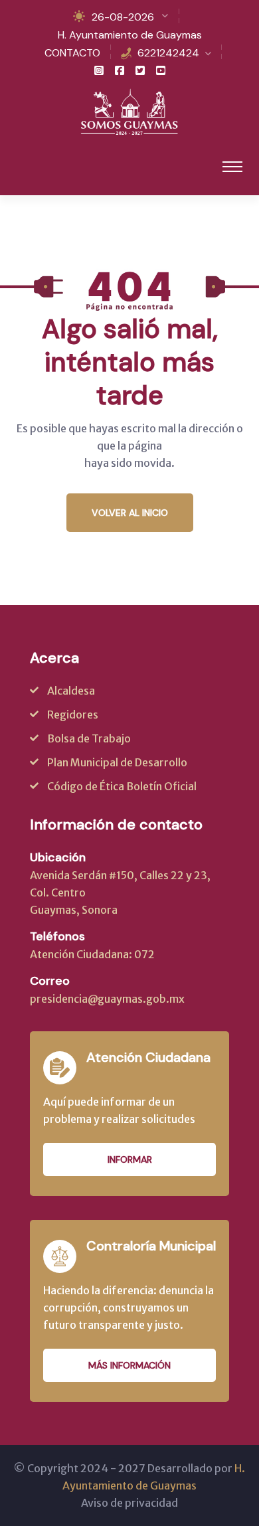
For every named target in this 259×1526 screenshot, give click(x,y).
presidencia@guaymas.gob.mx (107, 998)
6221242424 (168, 53)
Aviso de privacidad (129, 1502)
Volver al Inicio (130, 513)
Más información (129, 1365)
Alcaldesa (71, 690)
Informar (130, 1159)
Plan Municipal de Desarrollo (117, 762)
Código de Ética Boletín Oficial (122, 786)
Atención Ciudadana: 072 (92, 954)
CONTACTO (72, 53)
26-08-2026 (123, 17)
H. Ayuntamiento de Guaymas (130, 35)
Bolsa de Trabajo (89, 738)
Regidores (72, 714)
